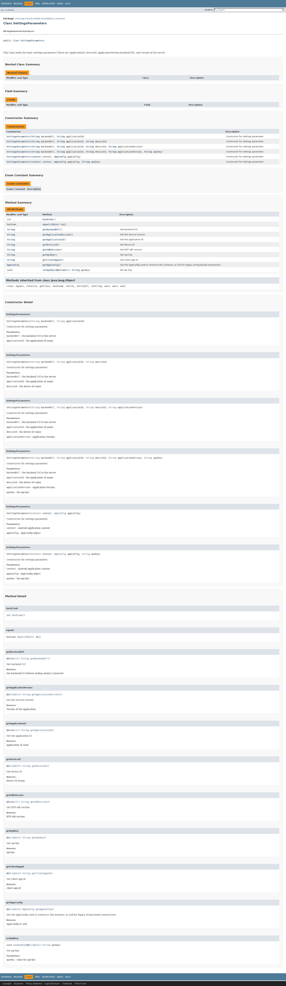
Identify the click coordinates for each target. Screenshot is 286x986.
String (36, 136)
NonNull (12, 658)
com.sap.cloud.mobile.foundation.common (40, 18)
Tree (37, 3)
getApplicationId (53, 239)
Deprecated (48, 3)
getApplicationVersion (56, 234)
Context (36, 156)
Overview (6, 3)
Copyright (6, 984)
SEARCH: (209, 10)
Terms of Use (80, 984)
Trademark (67, 984)
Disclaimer (18, 984)
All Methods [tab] (15, 209)
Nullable (62, 270)
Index (60, 3)
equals (46, 224)
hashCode (48, 219)
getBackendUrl (51, 229)
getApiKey (48, 254)
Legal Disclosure (52, 984)
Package (18, 3)
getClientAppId (52, 260)
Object (56, 224)
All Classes (7, 10)
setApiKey (48, 270)
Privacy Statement (34, 984)
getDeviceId (50, 244)
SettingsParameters (32, 40)
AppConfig (60, 156)
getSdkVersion (51, 249)
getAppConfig (50, 265)
